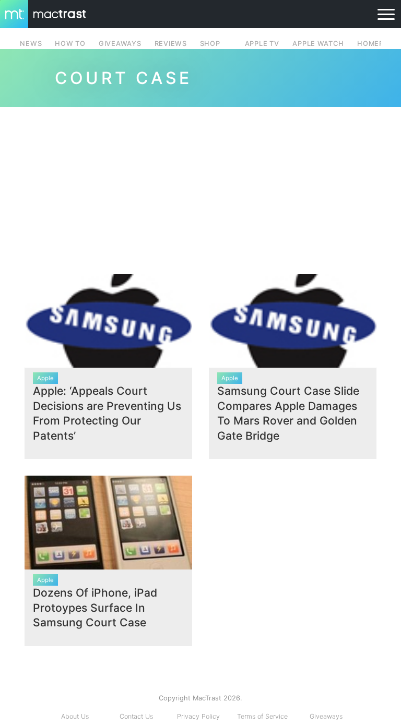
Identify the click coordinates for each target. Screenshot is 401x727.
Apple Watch (318, 43)
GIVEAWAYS (120, 43)
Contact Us (136, 716)
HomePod (375, 43)
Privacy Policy (198, 716)
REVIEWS (171, 43)
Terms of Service (262, 716)
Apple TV (262, 43)
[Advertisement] (200, 186)
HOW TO (70, 43)
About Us (75, 716)
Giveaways (326, 716)
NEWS (31, 43)
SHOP (210, 43)
